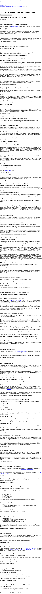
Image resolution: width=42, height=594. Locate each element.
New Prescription (6, 6)
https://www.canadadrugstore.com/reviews (29, 283)
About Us (17, 6)
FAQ (10, 6)
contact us (30, 22)
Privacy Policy (9, 389)
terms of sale (7, 174)
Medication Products (3, 5)
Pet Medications (21, 6)
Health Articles (13, 6)
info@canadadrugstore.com (15, 26)
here (3, 122)
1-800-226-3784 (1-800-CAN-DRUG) (18, 289)
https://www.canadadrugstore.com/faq (30, 548)
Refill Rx (1, 6)
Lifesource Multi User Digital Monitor (8, 9)
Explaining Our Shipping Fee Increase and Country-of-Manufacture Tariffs (22, 549)
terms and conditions (8, 170)
